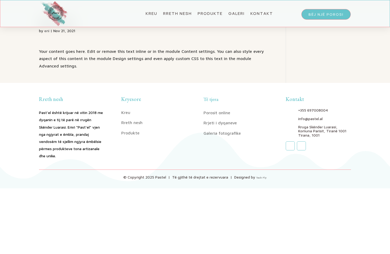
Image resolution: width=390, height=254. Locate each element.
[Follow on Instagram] (290, 145)
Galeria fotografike (222, 133)
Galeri (236, 13)
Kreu (151, 13)
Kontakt (261, 13)
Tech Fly (261, 177)
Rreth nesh (177, 13)
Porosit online (216, 112)
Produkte (210, 13)
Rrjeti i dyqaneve (220, 122)
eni (46, 30)
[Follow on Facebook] (301, 145)
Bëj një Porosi (326, 14)
